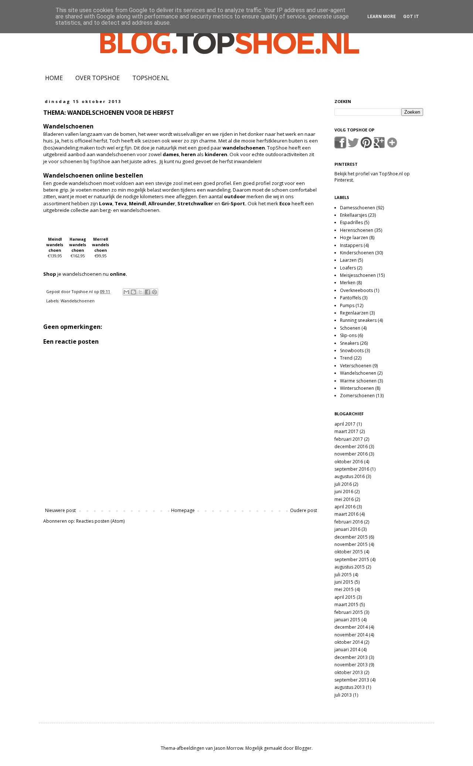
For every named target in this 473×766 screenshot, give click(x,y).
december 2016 (351, 446)
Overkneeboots (356, 290)
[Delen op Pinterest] (154, 292)
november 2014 (351, 635)
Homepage (183, 510)
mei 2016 (344, 499)
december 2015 (351, 537)
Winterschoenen (357, 388)
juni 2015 (343, 582)
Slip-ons (348, 335)
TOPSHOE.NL (150, 78)
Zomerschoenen (357, 395)
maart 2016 (346, 514)
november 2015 (351, 544)
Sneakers (349, 343)
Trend (346, 358)
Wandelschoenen (78, 300)
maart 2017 (346, 431)
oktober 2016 (348, 461)
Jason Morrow (228, 748)
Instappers (351, 245)
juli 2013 (343, 695)
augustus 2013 (349, 687)
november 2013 (351, 665)
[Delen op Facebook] (147, 292)
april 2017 (344, 424)
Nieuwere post (60, 510)
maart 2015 (346, 604)
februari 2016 (348, 522)
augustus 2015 (349, 567)
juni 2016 (343, 491)
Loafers (348, 268)
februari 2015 (348, 612)
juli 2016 (343, 484)
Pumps (347, 305)
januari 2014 (347, 649)
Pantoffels (350, 298)
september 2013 (351, 680)
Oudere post (303, 510)
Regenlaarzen (354, 313)
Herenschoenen (356, 230)
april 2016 (344, 507)
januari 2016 (347, 529)
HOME (54, 78)
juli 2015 (343, 574)
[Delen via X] (140, 292)
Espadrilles (351, 222)
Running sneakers (358, 320)
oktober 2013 (348, 672)
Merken (347, 282)
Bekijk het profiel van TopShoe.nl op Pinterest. (372, 177)
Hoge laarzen (354, 237)
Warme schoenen (358, 381)
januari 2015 (347, 619)
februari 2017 (348, 439)
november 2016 (351, 454)
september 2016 (351, 469)
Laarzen (348, 260)
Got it (411, 16)
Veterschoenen (355, 366)
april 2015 (344, 597)
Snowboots (352, 350)
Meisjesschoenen (358, 275)
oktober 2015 (348, 552)
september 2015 (351, 559)
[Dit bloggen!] (133, 292)
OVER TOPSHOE (97, 78)
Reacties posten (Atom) (100, 521)
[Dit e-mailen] (126, 292)
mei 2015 (344, 589)
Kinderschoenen (357, 253)
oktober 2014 (348, 642)
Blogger (303, 748)
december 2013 (351, 657)
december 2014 (351, 627)
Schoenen (350, 328)
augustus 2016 (349, 476)
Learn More (381, 16)
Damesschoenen (357, 208)
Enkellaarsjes (353, 215)
